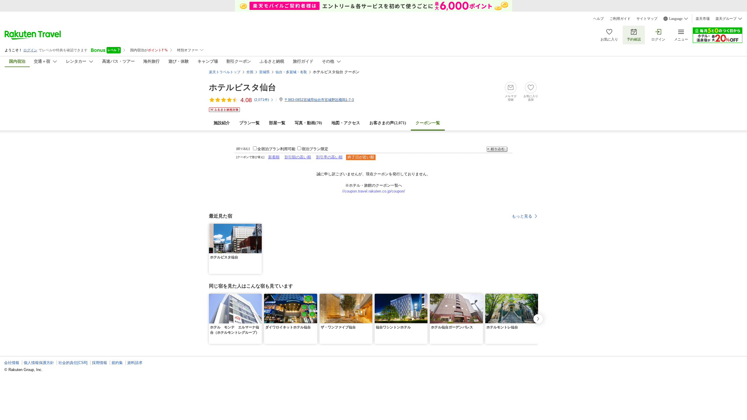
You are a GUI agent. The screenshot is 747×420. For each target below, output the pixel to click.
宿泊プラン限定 (315, 149)
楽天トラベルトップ (224, 72)
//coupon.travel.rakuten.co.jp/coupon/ (373, 191)
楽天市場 (703, 19)
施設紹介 (222, 123)
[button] (258, 227)
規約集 (117, 362)
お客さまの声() (387, 123)
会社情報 (11, 362)
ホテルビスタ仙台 (242, 87)
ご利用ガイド (620, 19)
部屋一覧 (277, 123)
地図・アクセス (345, 123)
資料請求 (134, 362)
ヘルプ (598, 19)
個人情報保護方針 (39, 362)
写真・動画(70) (308, 123)
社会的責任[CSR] (73, 362)
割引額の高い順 (298, 157)
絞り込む (496, 149)
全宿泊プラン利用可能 (276, 149)
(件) (261, 100)
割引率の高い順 (329, 157)
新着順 (274, 157)
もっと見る (522, 216)
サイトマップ (646, 19)
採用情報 (99, 362)
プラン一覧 (249, 123)
